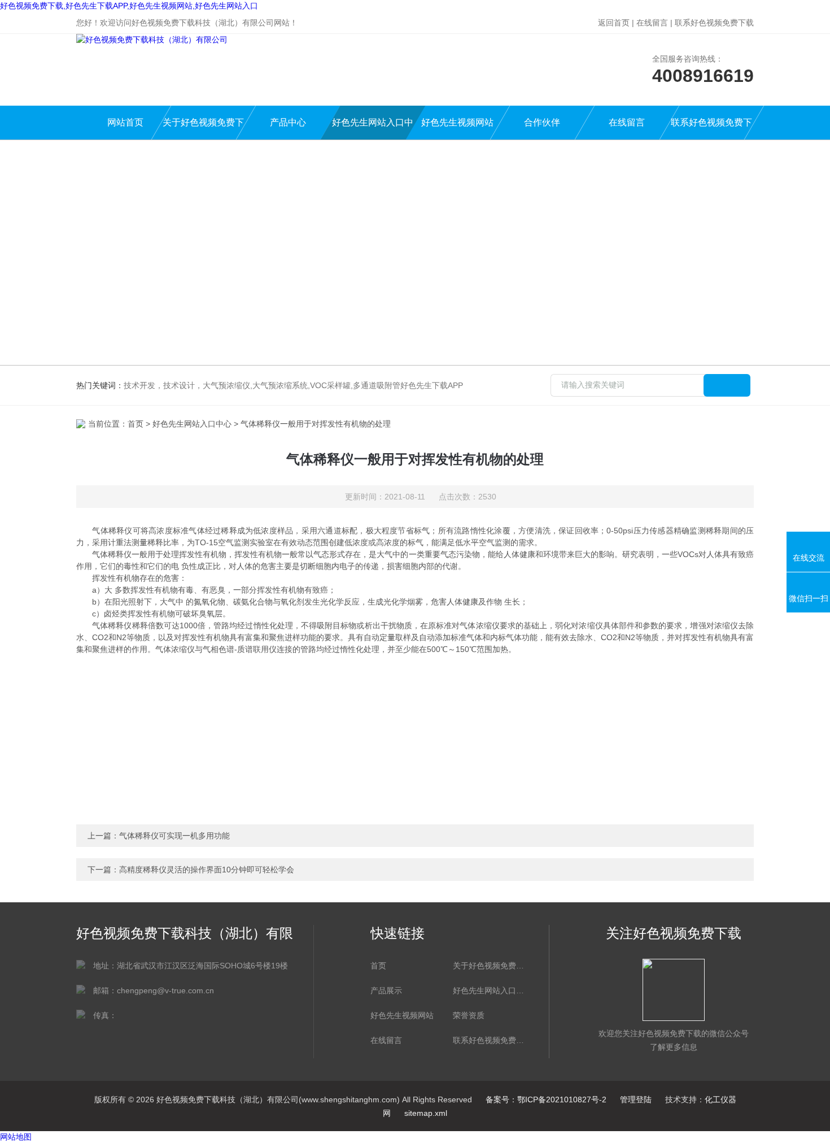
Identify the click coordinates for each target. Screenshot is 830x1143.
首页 (135, 423)
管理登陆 (636, 1099)
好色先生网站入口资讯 (488, 990)
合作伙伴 (542, 122)
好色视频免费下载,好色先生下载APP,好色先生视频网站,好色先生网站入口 (129, 5)
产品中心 (288, 122)
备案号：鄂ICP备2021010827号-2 (546, 1099)
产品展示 (386, 990)
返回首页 (614, 22)
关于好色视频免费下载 (203, 129)
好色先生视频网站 (457, 122)
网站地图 (16, 1136)
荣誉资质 (468, 1015)
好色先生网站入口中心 (372, 129)
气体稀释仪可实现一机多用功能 (174, 835)
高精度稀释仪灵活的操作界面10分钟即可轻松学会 (206, 869)
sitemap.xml (425, 1113)
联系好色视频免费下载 (714, 22)
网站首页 (125, 122)
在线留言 (652, 22)
